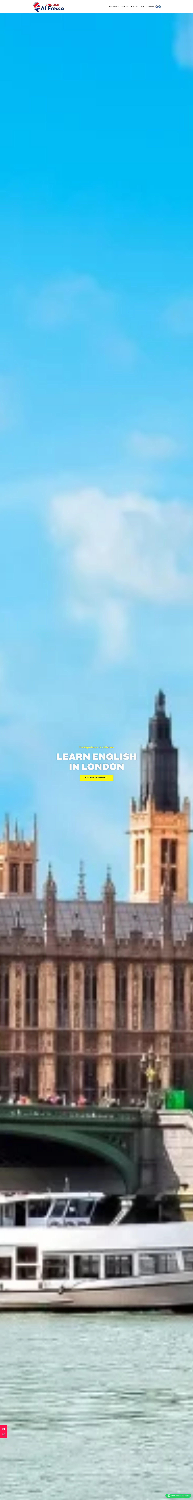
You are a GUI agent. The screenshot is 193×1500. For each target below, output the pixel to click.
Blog (142, 6)
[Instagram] (159, 6)
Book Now (134, 6)
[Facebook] (157, 6)
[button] (178, 1496)
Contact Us (150, 6)
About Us (125, 6)
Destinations (113, 6)
